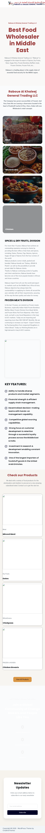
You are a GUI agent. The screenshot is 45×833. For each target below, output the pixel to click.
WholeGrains (11, 169)
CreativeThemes (9, 830)
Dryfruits (9, 199)
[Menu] (41, 4)
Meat (7, 140)
